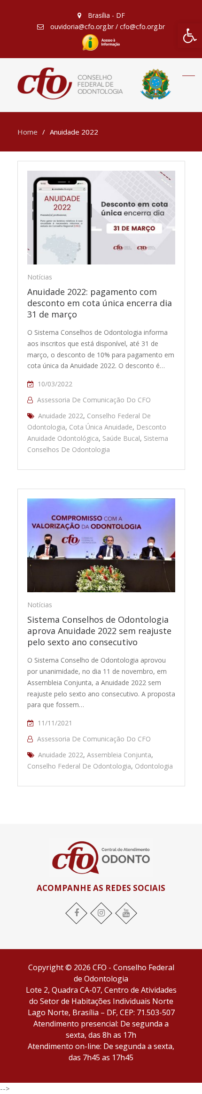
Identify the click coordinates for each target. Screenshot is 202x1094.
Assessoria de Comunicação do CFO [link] (94, 399)
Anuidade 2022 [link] (60, 415)
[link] (190, 35)
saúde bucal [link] (121, 438)
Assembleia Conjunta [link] (119, 754)
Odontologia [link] (154, 766)
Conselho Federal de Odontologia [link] (79, 766)
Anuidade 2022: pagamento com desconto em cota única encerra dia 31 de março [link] (99, 303)
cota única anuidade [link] (100, 427)
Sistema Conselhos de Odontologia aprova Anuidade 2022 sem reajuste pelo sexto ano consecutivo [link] (99, 631)
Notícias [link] (39, 276)
